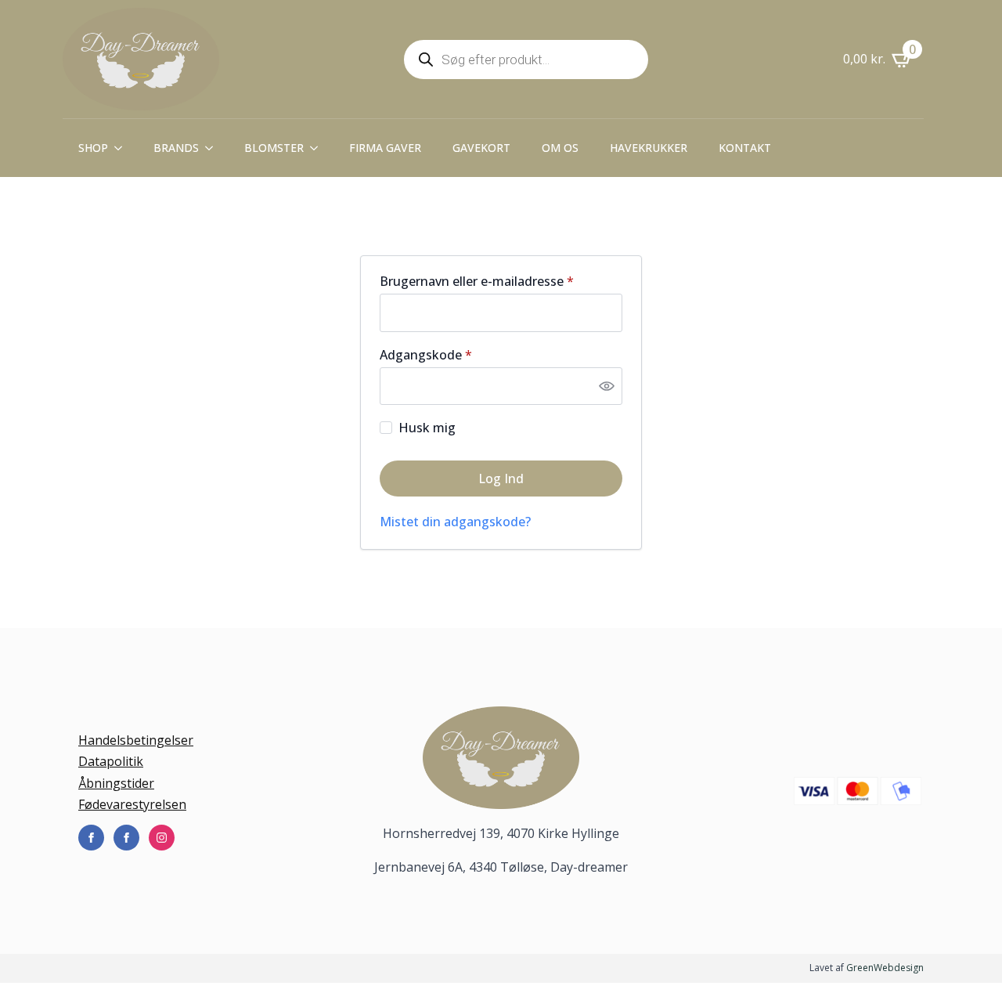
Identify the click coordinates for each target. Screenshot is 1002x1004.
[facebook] (91, 838)
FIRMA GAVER (385, 147)
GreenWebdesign (885, 967)
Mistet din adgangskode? (455, 521)
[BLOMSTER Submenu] (318, 148)
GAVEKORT (481, 147)
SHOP (93, 147)
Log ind (501, 478)
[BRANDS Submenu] (214, 148)
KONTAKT (745, 147)
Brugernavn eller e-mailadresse (501, 281)
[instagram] (162, 838)
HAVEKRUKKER (648, 147)
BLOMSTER (274, 147)
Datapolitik (110, 761)
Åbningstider (116, 783)
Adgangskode (454, 355)
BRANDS (176, 147)
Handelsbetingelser (135, 740)
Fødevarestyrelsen (132, 804)
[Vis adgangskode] (606, 386)
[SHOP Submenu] (123, 148)
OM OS (560, 147)
